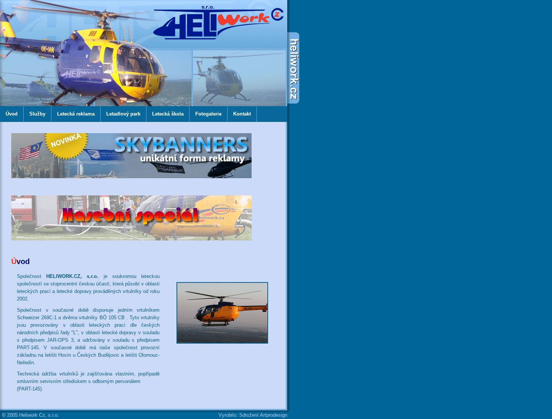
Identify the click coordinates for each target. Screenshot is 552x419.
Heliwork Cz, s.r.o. (39, 415)
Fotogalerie (208, 114)
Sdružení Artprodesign (263, 415)
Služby (37, 114)
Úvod (12, 114)
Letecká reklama (76, 114)
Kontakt (242, 114)
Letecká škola (168, 114)
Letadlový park (123, 114)
